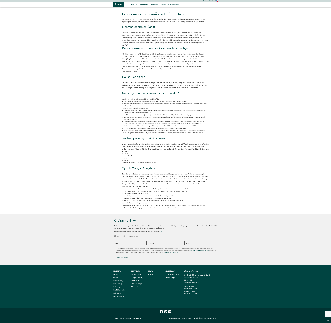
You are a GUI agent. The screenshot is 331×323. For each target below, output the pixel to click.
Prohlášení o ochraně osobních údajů (204, 318)
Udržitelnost (204, 1)
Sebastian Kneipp (136, 284)
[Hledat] (215, 4)
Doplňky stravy (118, 281)
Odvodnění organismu (138, 287)
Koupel (115, 274)
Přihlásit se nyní (122, 257)
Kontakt (211, 1)
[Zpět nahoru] (328, 320)
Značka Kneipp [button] (143, 4)
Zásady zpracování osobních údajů (180, 318)
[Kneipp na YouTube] (169, 311)
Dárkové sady (117, 284)
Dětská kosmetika (119, 290)
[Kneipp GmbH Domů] (118, 4)
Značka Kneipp (170, 278)
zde (161, 231)
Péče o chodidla (118, 296)
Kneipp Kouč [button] (154, 4)
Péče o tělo (117, 293)
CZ (215, 1)
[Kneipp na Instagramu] (165, 311)
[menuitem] (134, 4)
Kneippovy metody (137, 278)
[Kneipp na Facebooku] (161, 311)
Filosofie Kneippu (136, 274)
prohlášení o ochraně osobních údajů (199, 250)
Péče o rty (116, 287)
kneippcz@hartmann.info (171, 252)
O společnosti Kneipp (172, 274)
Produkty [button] (134, 4)
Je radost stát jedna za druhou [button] (170, 4)
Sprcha (115, 278)
